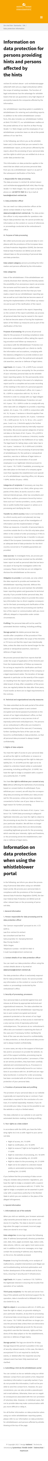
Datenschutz (38, 1448)
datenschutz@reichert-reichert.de (16, 213)
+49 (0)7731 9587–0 (19, 192)
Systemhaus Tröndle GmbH (22, 1448)
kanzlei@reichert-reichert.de (14, 195)
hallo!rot (29, 1445)
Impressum (24, 1451)
